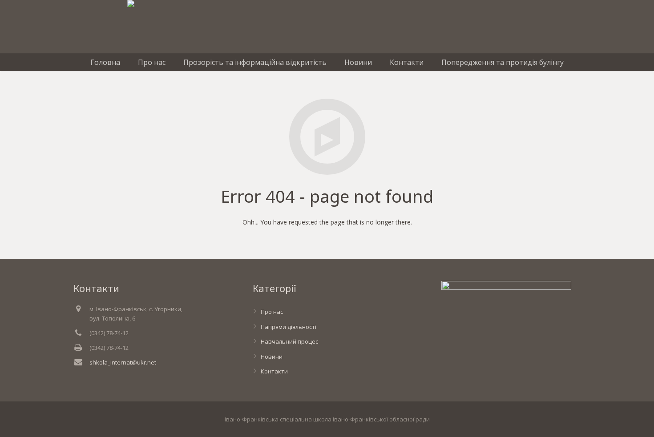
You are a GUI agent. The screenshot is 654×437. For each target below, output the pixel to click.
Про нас (272, 312)
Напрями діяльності (288, 327)
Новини (272, 357)
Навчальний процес (289, 341)
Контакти (274, 371)
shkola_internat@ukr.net (122, 362)
